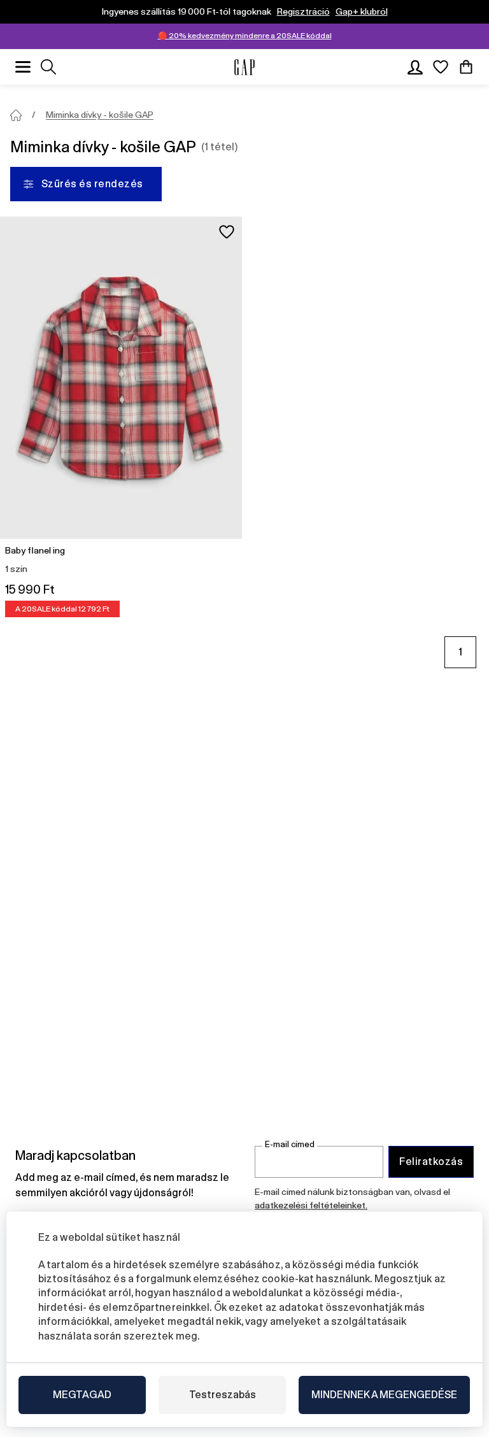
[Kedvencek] (440, 67)
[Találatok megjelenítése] (48, 67)
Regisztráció (303, 11)
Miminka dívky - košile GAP (99, 115)
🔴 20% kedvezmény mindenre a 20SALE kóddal (245, 35)
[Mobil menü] (23, 67)
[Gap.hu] (244, 67)
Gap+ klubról (362, 11)
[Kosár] (466, 67)
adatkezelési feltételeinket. (311, 1205)
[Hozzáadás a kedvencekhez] (226, 232)
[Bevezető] (16, 115)
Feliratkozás (431, 1161)
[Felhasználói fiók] (415, 67)
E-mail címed (290, 1144)
